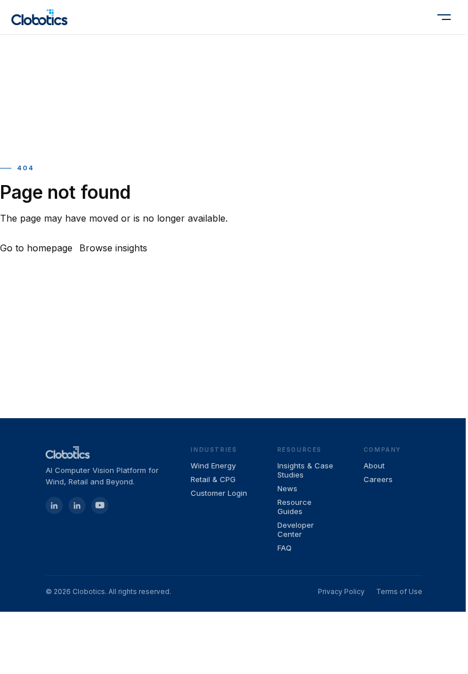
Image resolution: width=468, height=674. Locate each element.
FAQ (284, 547)
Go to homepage (36, 248)
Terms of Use (399, 591)
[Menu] (444, 17)
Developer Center (295, 529)
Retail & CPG (213, 479)
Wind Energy (213, 465)
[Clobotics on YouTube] (99, 505)
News (287, 488)
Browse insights (113, 248)
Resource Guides (294, 507)
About (374, 465)
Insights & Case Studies (305, 470)
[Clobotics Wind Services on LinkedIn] (54, 505)
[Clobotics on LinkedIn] (77, 505)
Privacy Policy (341, 591)
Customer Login (219, 493)
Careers (378, 479)
